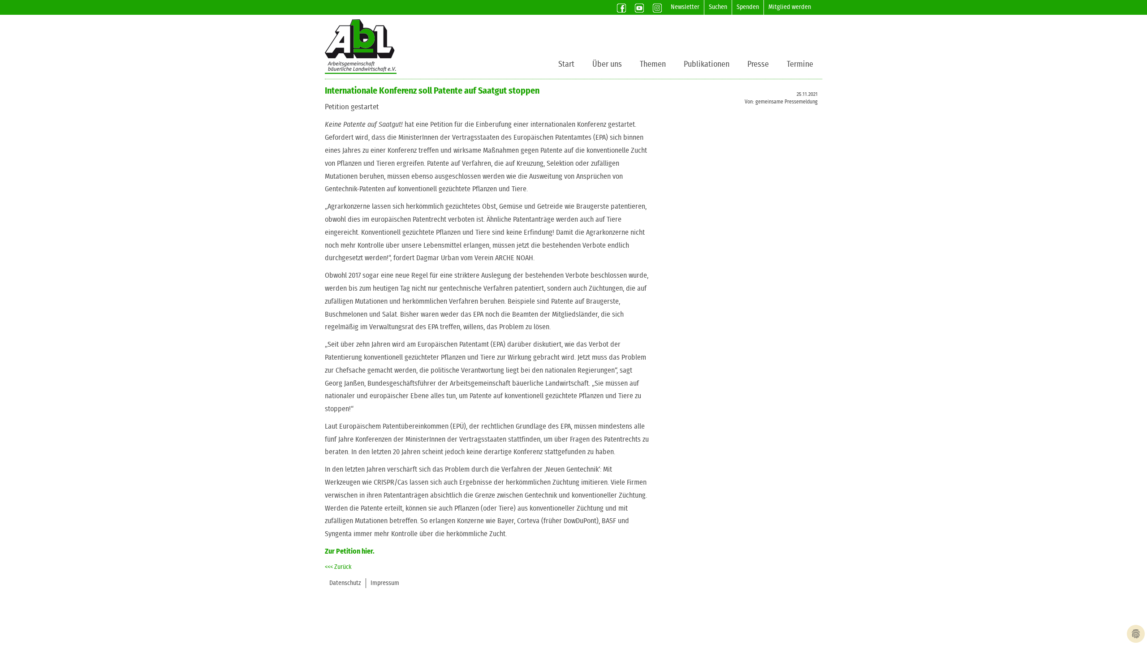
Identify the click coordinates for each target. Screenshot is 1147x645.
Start (566, 64)
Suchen (718, 7)
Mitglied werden (789, 7)
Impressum (385, 583)
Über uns (607, 64)
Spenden (748, 7)
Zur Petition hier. (350, 551)
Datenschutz (345, 583)
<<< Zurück (338, 567)
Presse (758, 64)
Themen (653, 64)
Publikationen (706, 64)
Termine (800, 64)
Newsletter (685, 7)
